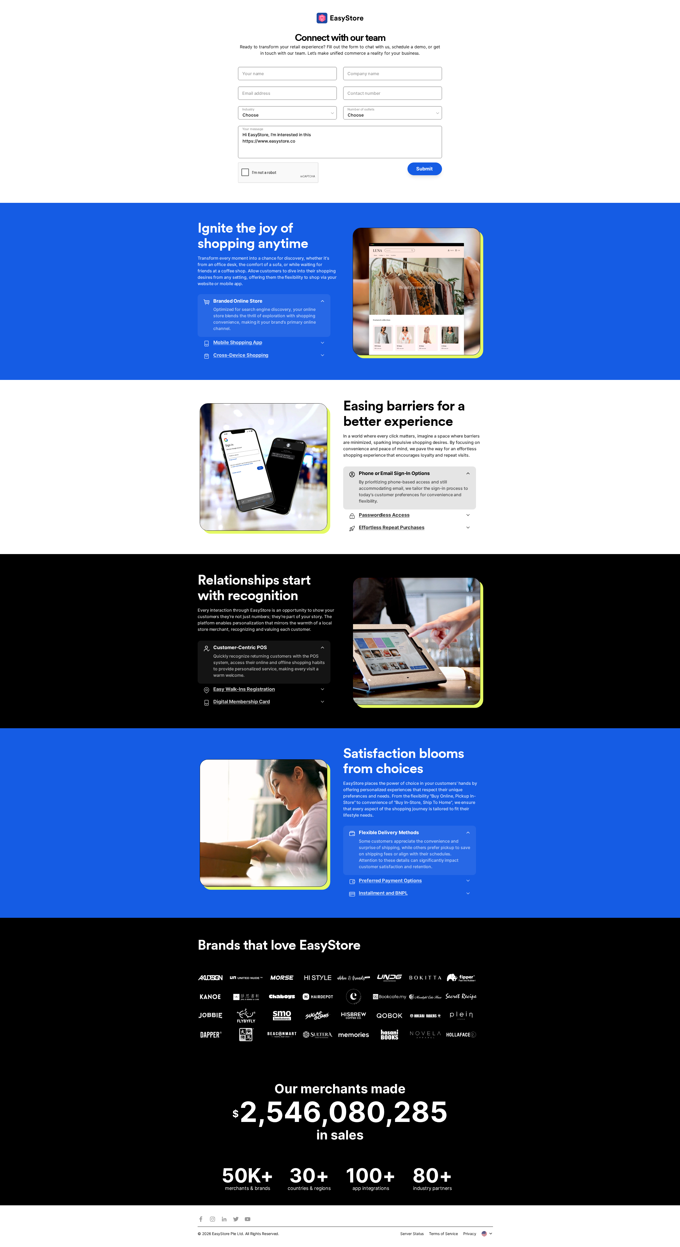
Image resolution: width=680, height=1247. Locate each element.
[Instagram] (212, 1219)
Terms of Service (443, 1233)
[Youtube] (247, 1219)
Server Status (412, 1233)
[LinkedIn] (224, 1219)
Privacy (469, 1233)
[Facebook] (201, 1219)
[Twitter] (236, 1219)
